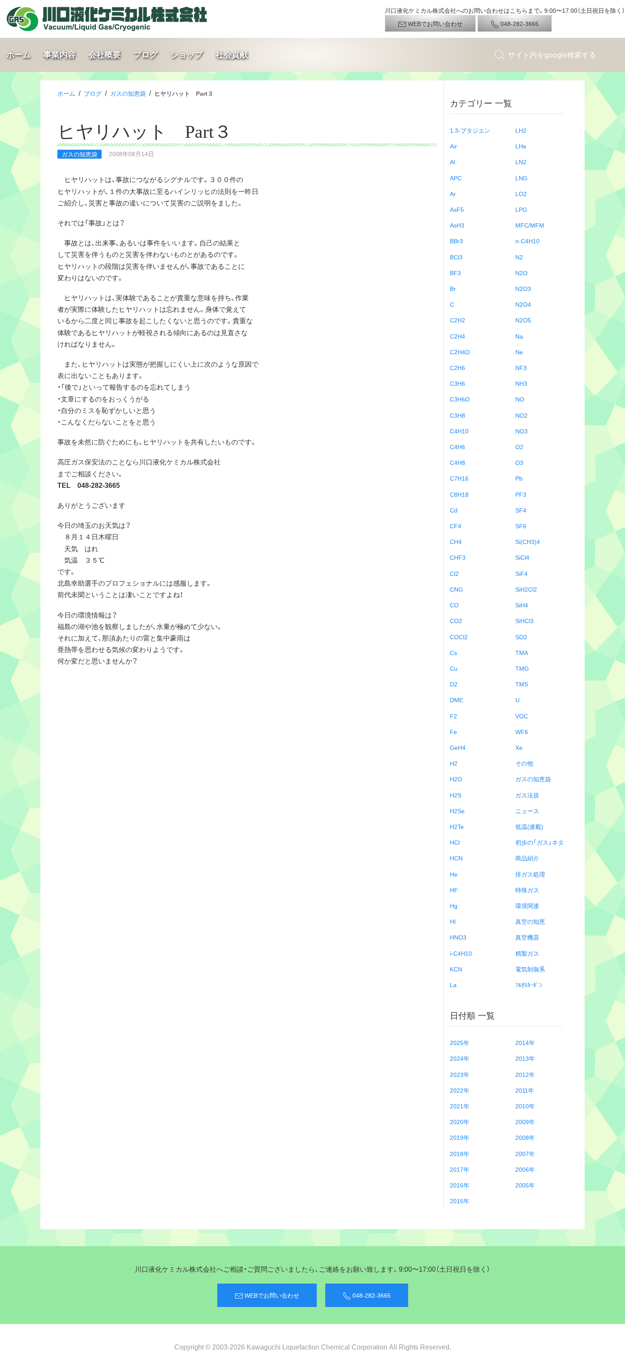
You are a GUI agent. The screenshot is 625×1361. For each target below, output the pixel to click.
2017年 (459, 1169)
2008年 (525, 1137)
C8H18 (459, 494)
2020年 (459, 1121)
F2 (453, 716)
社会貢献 (232, 54)
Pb (519, 478)
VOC (521, 716)
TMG (522, 668)
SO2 (521, 636)
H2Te (457, 826)
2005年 (525, 1185)
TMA (521, 652)
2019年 (459, 1137)
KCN (456, 969)
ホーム (18, 54)
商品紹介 (527, 858)
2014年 (525, 1042)
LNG (521, 178)
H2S (455, 795)
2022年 (459, 1090)
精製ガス (527, 953)
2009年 (525, 1121)
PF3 (520, 494)
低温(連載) (529, 826)
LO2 (521, 193)
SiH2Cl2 (526, 589)
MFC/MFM (529, 225)
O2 (519, 446)
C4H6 (457, 446)
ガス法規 (527, 795)
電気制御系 (530, 969)
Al (452, 161)
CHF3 (458, 557)
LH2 (520, 130)
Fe (453, 731)
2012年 (525, 1074)
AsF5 (457, 209)
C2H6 (457, 367)
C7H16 (459, 478)
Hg (453, 905)
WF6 (521, 731)
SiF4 (521, 573)
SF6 (520, 525)
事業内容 (59, 54)
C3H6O (460, 399)
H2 (453, 763)
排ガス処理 (530, 874)
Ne (519, 351)
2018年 (459, 1153)
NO (519, 399)
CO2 (456, 620)
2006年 (525, 1169)
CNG (456, 589)
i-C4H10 (461, 953)
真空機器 (527, 937)
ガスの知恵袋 (128, 93)
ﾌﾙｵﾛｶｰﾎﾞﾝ (528, 984)
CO (454, 605)
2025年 (459, 1042)
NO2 (521, 415)
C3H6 (457, 383)
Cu (453, 668)
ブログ (146, 54)
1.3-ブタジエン (470, 130)
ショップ (186, 54)
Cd (453, 510)
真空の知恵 (530, 921)
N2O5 (523, 320)
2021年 (459, 1106)
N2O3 (523, 288)
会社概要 (104, 54)
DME (456, 699)
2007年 (525, 1153)
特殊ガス (527, 890)
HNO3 (458, 937)
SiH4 (521, 605)
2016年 (459, 1185)
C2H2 (457, 320)
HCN (456, 858)
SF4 (520, 510)
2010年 (525, 1106)
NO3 (521, 431)
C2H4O (460, 351)
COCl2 (459, 636)
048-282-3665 (519, 23)
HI (453, 921)
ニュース (527, 810)
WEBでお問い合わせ (434, 23)
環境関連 (527, 905)
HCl (455, 842)
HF (454, 890)
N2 (519, 257)
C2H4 (457, 336)
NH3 (521, 383)
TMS (521, 684)
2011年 (524, 1090)
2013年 (525, 1058)
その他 (524, 763)
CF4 (455, 525)
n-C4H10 (527, 240)
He (453, 874)
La (453, 984)
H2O (456, 778)
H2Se (457, 810)
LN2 (520, 161)
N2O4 (523, 304)
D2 (453, 684)
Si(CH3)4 (527, 541)
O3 (519, 462)
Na (519, 336)
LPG (521, 209)
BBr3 (456, 240)
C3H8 (457, 415)
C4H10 (459, 431)
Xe (519, 747)
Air (453, 146)
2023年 (459, 1074)
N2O (521, 272)
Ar (453, 193)
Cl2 (454, 573)
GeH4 (458, 747)
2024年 (459, 1058)
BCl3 (456, 257)
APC (456, 178)
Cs (453, 652)
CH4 (456, 541)
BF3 (455, 272)
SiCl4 (522, 557)
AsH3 (457, 225)
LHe (520, 146)
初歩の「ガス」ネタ (539, 842)
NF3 (521, 367)
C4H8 (457, 462)
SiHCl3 (524, 620)
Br (453, 288)
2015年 (459, 1200)
